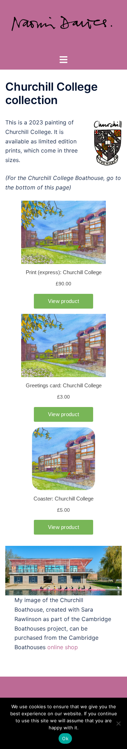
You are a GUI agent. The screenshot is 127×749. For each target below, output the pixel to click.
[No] (118, 723)
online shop (62, 647)
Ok (65, 738)
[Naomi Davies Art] (63, 26)
